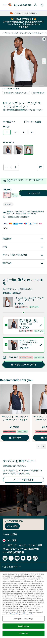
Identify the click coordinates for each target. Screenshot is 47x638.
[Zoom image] (44, 39)
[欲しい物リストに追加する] (40, 167)
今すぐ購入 (17, 438)
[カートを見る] (42, 5)
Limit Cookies (23, 626)
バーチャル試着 (34, 122)
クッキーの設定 (10, 534)
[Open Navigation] (5, 5)
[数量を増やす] (15, 167)
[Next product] (43, 446)
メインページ (8, 33)
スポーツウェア (20, 33)
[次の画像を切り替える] (44, 61)
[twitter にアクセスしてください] (29, 558)
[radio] (7, 132)
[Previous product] (38, 446)
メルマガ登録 (12, 526)
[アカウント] (35, 5)
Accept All (23, 633)
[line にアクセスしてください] (17, 558)
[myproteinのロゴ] (22, 5)
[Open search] (10, 5)
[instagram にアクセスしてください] (5, 558)
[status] (11, 167)
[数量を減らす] (6, 167)
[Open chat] (35, 558)
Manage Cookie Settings (23, 619)
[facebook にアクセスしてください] (11, 558)
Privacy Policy (15, 614)
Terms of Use (28, 614)
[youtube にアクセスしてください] (23, 558)
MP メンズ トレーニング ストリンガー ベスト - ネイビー (15, 418)
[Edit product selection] (41, 325)
